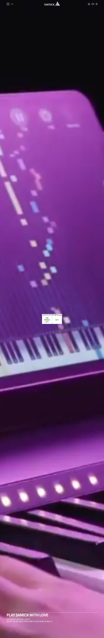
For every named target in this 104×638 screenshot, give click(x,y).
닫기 (56, 320)
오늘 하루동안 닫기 (47, 320)
